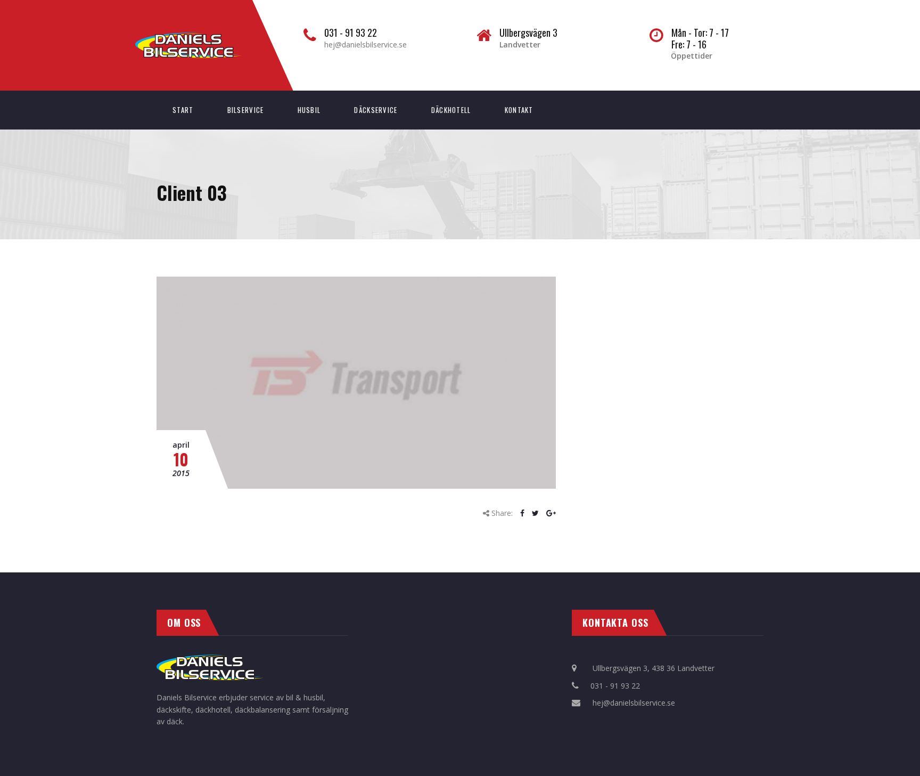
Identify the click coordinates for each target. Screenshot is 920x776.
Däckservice (375, 109)
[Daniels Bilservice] (199, 38)
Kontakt (519, 109)
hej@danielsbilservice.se (365, 44)
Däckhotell (451, 109)
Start (183, 109)
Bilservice (245, 109)
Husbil (309, 109)
